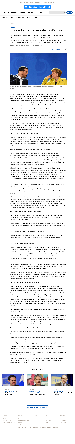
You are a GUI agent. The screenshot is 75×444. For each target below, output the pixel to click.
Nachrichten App (22, 422)
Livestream (21, 415)
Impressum (55, 427)
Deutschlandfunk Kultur (36, 2)
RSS (47, 422)
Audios (20, 417)
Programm (22, 12)
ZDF (31, 429)
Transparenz (63, 420)
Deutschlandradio (24, 2)
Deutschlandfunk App (23, 420)
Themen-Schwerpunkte (9, 424)
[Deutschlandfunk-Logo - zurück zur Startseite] (37, 7)
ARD (28, 429)
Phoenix (36, 429)
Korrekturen (63, 422)
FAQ (47, 415)
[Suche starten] (64, 12)
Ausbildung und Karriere (66, 418)
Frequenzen (21, 424)
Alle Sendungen (7, 417)
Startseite (4, 17)
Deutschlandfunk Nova (49, 2)
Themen (5, 12)
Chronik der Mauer (47, 429)
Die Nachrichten (7, 418)
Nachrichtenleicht (7, 420)
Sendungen (14, 12)
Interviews (10, 17)
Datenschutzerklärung (32, 427)
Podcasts (30, 12)
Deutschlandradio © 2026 (37, 434)
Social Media (36, 417)
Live (71, 12)
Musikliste (48, 420)
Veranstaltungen (50, 418)
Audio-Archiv (39, 12)
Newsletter (48, 417)
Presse (61, 417)
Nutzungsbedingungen (45, 427)
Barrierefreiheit (63, 424)
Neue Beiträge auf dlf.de (9, 422)
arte (40, 429)
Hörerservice (36, 415)
